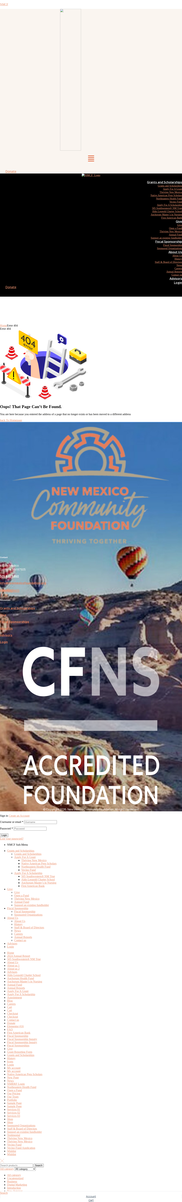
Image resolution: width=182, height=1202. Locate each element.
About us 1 (13, 965)
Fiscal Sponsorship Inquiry (22, 1039)
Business (12, 1181)
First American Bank (33, 885)
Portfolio (12, 1099)
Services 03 (13, 1115)
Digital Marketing (17, 1184)
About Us (6, 628)
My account (13, 1067)
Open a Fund (21, 895)
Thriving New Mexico (34, 860)
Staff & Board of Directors (29, 927)
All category (14, 1175)
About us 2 (13, 968)
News (17, 930)
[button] (91, 158)
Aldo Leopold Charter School (38, 879)
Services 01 (13, 1109)
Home (3, 325)
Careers (18, 933)
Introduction (14, 1187)
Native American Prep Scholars (39, 863)
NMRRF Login (16, 1083)
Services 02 (13, 1112)
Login (4, 642)
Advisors (6, 635)
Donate (11, 1023)
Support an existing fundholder (31, 905)
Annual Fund (21, 901)
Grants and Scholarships (17, 608)
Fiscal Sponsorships (18, 1045)
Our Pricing (13, 1093)
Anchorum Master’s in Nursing (38, 882)
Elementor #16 (15, 1026)
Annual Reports (23, 937)
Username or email (11, 821)
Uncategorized (15, 1178)
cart (91, 1200)
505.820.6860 (9, 576)
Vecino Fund (28, 869)
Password (6, 828)
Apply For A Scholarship (28, 873)
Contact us (20, 940)
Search (38, 1165)
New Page (13, 1077)
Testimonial (13, 1135)
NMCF (4, 4)
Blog (10, 1000)
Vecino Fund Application (21, 1147)
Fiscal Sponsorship (17, 908)
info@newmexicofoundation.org (23, 583)
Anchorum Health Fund (20, 978)
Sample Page (14, 1103)
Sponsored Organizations (28, 914)
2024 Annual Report (18, 955)
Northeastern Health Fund (35, 866)
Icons (10, 1061)
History (18, 924)
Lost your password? (11, 838)
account (91, 1196)
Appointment (14, 997)
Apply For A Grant (25, 857)
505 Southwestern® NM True (38, 876)
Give (3, 615)
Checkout (12, 1013)
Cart (9, 1007)
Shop (10, 1119)
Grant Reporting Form (19, 1051)
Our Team (12, 1096)
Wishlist (11, 1151)
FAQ (10, 1029)
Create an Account (19, 815)
